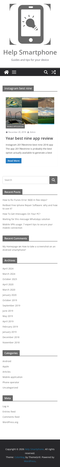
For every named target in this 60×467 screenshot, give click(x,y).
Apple (6, 366)
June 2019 (8, 310)
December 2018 (11, 337)
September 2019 (11, 305)
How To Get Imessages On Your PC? (21, 213)
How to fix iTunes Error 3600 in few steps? (25, 199)
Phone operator (11, 382)
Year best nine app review (29, 138)
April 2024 (8, 268)
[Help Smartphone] (6, 72)
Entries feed (9, 411)
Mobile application (15, 126)
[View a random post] (53, 72)
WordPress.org (10, 422)
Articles (7, 371)
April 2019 (8, 321)
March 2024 (9, 273)
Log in (6, 406)
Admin (33, 132)
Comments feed (11, 416)
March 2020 (9, 289)
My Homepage (10, 246)
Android (7, 361)
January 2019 (9, 331)
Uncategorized (10, 387)
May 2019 (8, 316)
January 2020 (9, 294)
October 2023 (10, 279)
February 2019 (10, 326)
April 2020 (8, 284)
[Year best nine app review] (30, 110)
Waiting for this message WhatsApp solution (26, 219)
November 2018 (11, 342)
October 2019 (10, 300)
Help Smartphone (30, 52)
